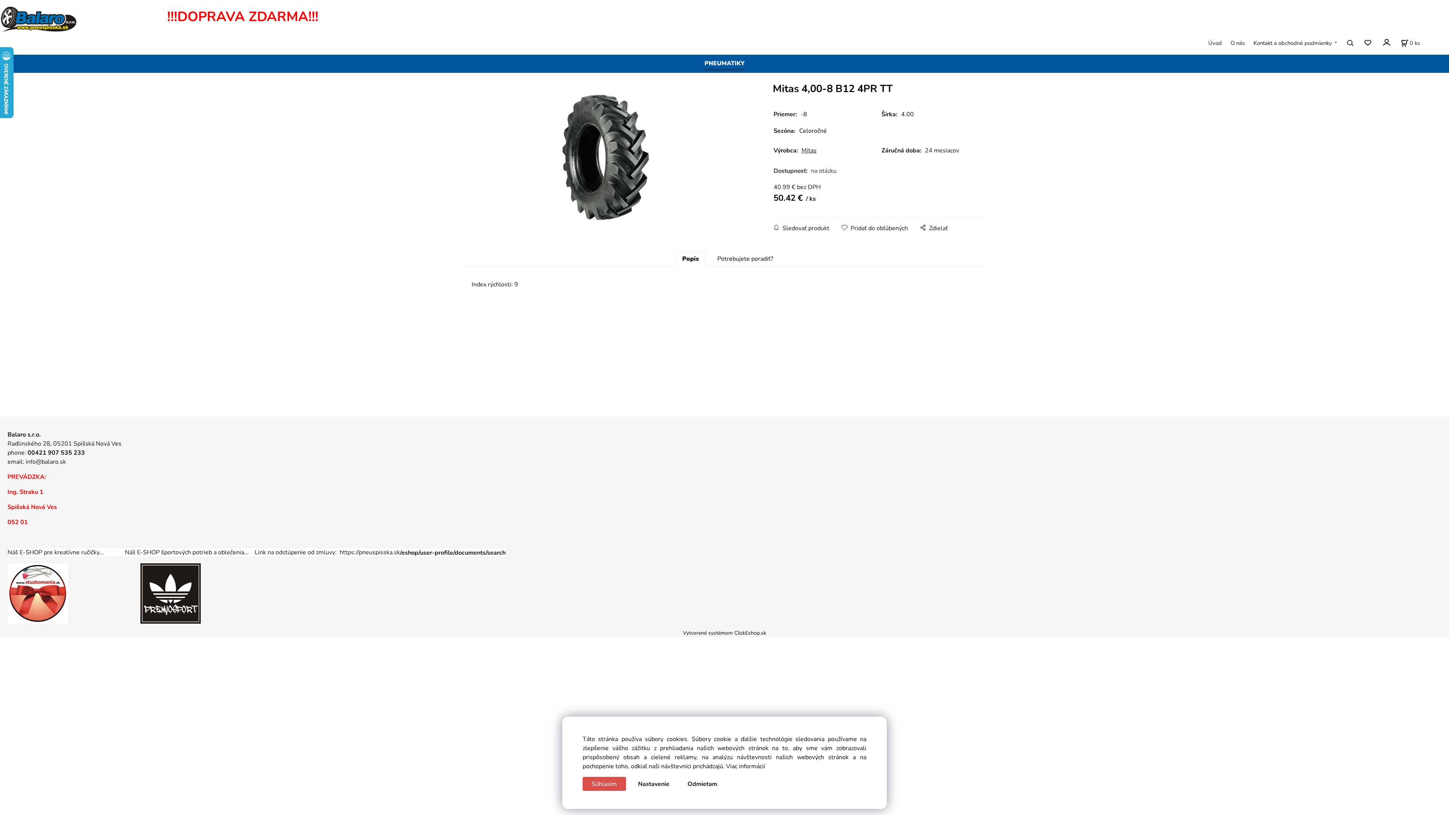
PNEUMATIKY (724, 63)
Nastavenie (653, 784)
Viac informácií (745, 766)
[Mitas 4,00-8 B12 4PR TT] (605, 158)
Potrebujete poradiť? (745, 259)
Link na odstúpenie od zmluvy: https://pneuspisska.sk (380, 552)
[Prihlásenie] (1386, 42)
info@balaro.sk (46, 462)
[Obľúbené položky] (1367, 43)
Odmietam (702, 784)
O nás (1238, 43)
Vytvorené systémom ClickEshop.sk (724, 633)
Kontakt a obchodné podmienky (1293, 43)
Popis (690, 259)
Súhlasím (604, 784)
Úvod (1215, 43)
